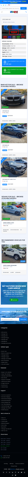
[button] (3, 472)
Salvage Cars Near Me (6, 428)
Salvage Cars (4, 334)
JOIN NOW (14, 300)
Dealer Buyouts (4, 409)
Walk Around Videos (5, 381)
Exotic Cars (4, 351)
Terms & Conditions (19, 463)
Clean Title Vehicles (5, 374)
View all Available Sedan (8, 200)
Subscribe (23, 319)
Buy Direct (3, 427)
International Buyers (6, 400)
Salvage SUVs (4, 336)
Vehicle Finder (4, 387)
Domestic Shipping (5, 396)
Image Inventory (5, 383)
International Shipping (6, 398)
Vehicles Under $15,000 (6, 376)
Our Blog (6, 463)
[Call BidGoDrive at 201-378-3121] (1, 5)
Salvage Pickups (5, 337)
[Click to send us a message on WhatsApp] (3, 5)
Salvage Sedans (5, 355)
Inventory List (4, 385)
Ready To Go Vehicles (6, 372)
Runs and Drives (5, 360)
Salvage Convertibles (6, 358)
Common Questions (6, 395)
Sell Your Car (4, 430)
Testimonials (4, 421)
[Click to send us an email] (5, 5)
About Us (3, 417)
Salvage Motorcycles (6, 343)
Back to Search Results (9, 22)
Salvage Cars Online (6, 408)
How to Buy (4, 425)
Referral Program (5, 423)
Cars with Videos (5, 364)
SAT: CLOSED (3, 448)
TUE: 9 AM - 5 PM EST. (5, 440)
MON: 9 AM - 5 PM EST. (6, 438)
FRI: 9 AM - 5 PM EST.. (5, 446)
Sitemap (11, 463)
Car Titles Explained (5, 404)
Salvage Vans (4, 339)
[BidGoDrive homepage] (14, 12)
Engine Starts (4, 362)
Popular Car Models (5, 379)
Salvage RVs (4, 341)
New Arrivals (4, 377)
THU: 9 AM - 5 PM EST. (5, 444)
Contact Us (4, 419)
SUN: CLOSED (3, 449)
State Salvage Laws (5, 402)
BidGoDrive (12, 469)
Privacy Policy (14, 466)
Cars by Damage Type (6, 406)
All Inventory (4, 332)
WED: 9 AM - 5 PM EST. (6, 442)
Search (23, 8)
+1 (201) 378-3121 (6, 456)
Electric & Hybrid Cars (6, 353)
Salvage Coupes (5, 356)
